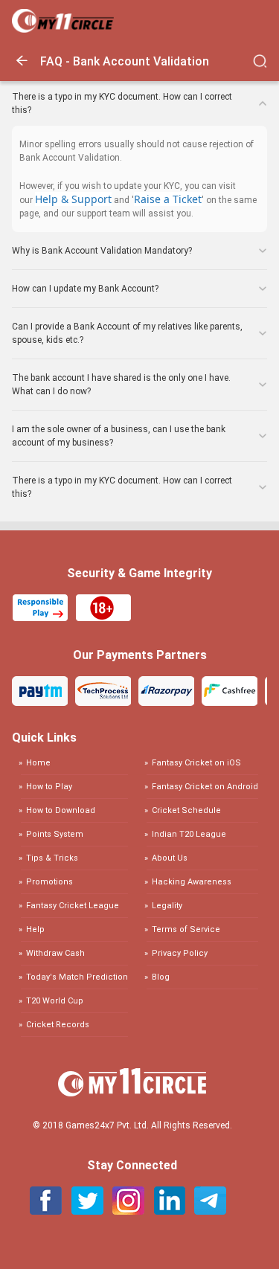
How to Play (49, 786)
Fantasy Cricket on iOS (196, 763)
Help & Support (73, 199)
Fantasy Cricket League (72, 905)
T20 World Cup (54, 1001)
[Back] (26, 67)
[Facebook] (46, 1211)
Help (35, 929)
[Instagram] (128, 1211)
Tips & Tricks (52, 858)
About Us (169, 858)
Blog (161, 977)
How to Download (60, 810)
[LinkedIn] (169, 1211)
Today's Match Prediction (77, 977)
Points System (54, 834)
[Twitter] (87, 1211)
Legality (167, 905)
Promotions (49, 882)
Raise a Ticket (168, 199)
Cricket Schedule (186, 810)
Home (38, 763)
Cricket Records (57, 1024)
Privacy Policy (180, 953)
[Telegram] (210, 1211)
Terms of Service (186, 929)
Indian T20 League (189, 834)
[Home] (63, 29)
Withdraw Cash (55, 953)
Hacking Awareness (191, 882)
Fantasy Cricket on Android (205, 786)
